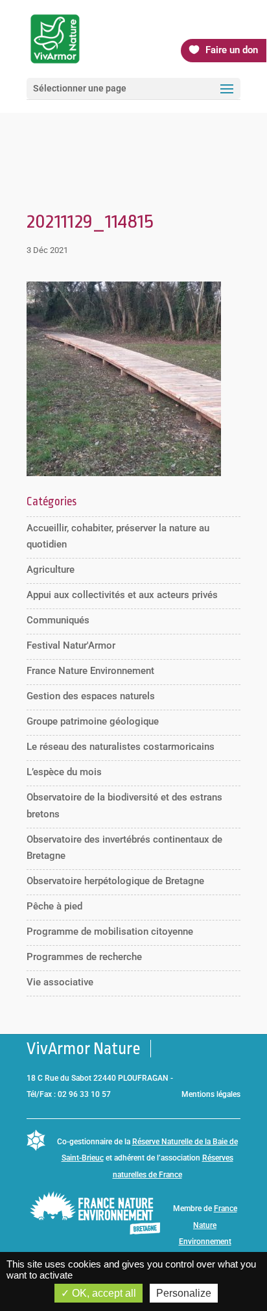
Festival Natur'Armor (71, 645)
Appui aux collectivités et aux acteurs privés (122, 595)
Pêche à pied (54, 906)
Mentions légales (210, 1094)
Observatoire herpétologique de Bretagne (115, 881)
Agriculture (51, 569)
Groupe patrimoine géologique (93, 721)
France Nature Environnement (90, 671)
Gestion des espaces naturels (91, 696)
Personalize (183, 1293)
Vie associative (60, 982)
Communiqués (58, 620)
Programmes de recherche (84, 957)
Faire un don (231, 50)
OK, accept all (102, 1293)
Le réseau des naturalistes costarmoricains (121, 746)
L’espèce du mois (64, 772)
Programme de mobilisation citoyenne (110, 931)
